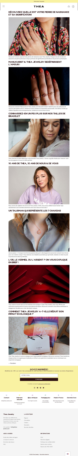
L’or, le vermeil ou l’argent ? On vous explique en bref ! (38, 261)
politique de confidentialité (44, 384)
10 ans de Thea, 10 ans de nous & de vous (33, 163)
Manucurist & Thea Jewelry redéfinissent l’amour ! (35, 63)
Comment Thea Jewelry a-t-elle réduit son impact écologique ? (36, 313)
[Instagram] (34, 387)
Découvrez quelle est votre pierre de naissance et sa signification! (39, 13)
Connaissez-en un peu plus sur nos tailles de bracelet (37, 115)
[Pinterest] (40, 387)
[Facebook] (37, 387)
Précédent (12, 363)
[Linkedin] (43, 387)
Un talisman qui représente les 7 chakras (35, 210)
